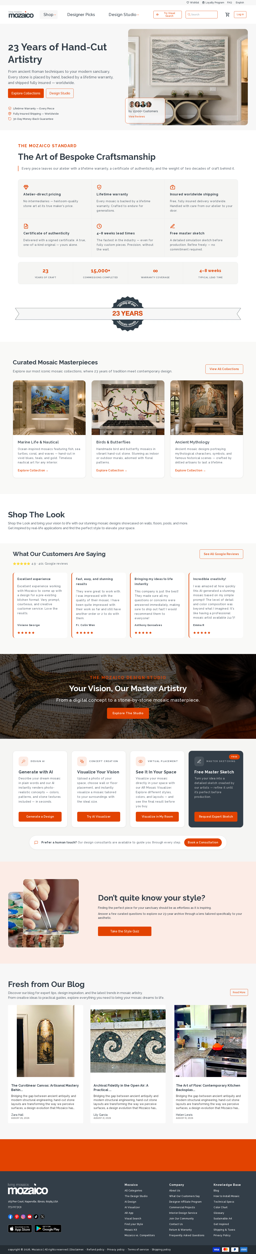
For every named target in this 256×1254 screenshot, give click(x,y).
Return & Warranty (180, 1229)
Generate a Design (40, 816)
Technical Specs (224, 1201)
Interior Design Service (183, 1213)
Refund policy (95, 1249)
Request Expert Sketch (216, 816)
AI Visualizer (132, 1207)
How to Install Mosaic (227, 1196)
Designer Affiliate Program (185, 1201)
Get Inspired (221, 1224)
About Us (174, 1190)
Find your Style (134, 1224)
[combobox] (201, 14)
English (240, 2)
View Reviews (137, 116)
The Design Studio (136, 1196)
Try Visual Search (169, 14)
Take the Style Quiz (124, 931)
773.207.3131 (15, 1207)
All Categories (133, 1190)
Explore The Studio (128, 713)
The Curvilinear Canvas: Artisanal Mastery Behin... (45, 1088)
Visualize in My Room (157, 816)
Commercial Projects (182, 1207)
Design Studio (59, 93)
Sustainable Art (223, 1218)
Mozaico (37, 1249)
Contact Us (176, 1224)
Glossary (219, 1213)
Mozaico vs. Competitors (140, 1235)
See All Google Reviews (221, 554)
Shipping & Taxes (224, 1229)
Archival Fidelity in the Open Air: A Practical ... (121, 1088)
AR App (129, 1213)
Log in (240, 14)
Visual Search (133, 1218)
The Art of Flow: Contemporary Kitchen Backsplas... (208, 1088)
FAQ (229, 2)
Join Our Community (181, 1218)
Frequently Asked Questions (186, 1235)
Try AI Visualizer (99, 816)
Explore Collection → (33, 470)
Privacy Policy (222, 1235)
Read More (239, 992)
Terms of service (138, 1249)
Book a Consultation (203, 842)
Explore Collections (25, 93)
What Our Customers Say (184, 1196)
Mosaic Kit (131, 1229)
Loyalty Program (215, 2)
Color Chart (221, 1207)
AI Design (130, 1201)
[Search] (189, 14)
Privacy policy (116, 1249)
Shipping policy (161, 1249)
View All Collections (224, 369)
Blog (216, 1190)
